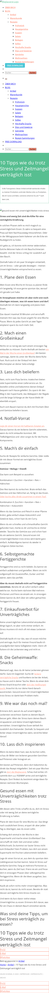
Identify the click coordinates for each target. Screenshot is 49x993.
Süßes (18, 43)
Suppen (18, 32)
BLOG (7, 11)
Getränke (19, 54)
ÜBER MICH (10, 7)
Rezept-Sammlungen (24, 61)
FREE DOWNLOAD (15, 65)
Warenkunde (16, 18)
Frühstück (19, 25)
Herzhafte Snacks (23, 47)
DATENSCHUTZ (36, 974)
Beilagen (19, 40)
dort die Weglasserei (16, 772)
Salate (18, 36)
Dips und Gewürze (23, 51)
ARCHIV (3, 978)
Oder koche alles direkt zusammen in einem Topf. (23, 496)
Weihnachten (21, 58)
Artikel (13, 14)
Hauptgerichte (21, 29)
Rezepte (13, 22)
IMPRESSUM (24, 974)
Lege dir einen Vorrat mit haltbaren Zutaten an (22, 426)
